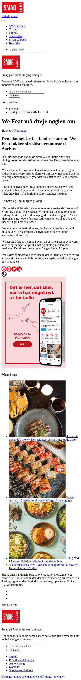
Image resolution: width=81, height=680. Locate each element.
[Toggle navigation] (3, 20)
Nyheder (14, 108)
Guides (13, 32)
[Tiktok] (4, 274)
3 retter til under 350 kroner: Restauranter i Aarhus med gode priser (43, 438)
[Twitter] (14, 269)
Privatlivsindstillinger (21, 660)
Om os (13, 656)
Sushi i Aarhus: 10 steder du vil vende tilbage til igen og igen (41, 498)
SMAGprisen (10, 16)
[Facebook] (4, 269)
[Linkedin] (19, 269)
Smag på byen (17, 39)
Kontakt (14, 666)
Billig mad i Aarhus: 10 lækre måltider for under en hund (44, 559)
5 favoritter (15, 36)
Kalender (14, 43)
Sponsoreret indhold (21, 670)
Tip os (12, 29)
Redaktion (20, 130)
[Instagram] (9, 269)
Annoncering (17, 663)
